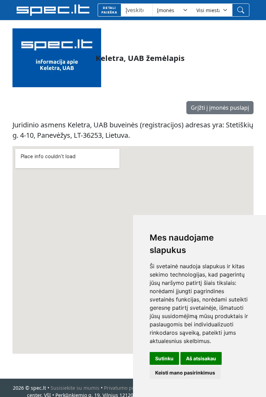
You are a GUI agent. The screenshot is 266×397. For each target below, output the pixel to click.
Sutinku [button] (164, 358)
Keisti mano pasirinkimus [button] (185, 373)
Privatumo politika (125, 388)
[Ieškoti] (240, 10)
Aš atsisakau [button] (201, 358)
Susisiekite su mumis (75, 388)
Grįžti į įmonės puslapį (220, 107)
